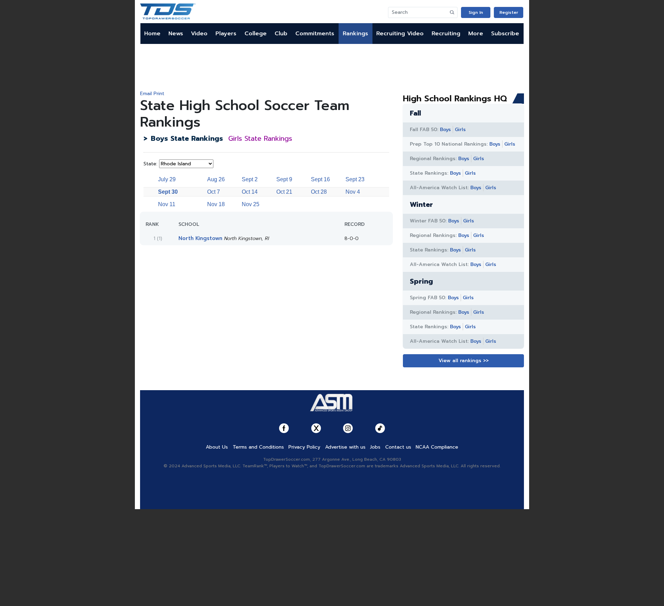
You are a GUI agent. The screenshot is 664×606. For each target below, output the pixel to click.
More (475, 33)
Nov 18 (216, 204)
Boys (445, 129)
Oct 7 (213, 192)
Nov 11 (166, 204)
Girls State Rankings (260, 138)
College (256, 33)
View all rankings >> (464, 360)
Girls (460, 129)
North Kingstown (200, 238)
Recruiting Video (400, 33)
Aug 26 (216, 179)
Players (225, 33)
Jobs (375, 447)
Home (152, 33)
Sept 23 (355, 179)
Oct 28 (319, 192)
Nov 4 (352, 192)
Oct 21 (284, 192)
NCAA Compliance (437, 447)
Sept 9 (284, 179)
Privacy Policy (304, 447)
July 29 (167, 179)
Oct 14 (250, 192)
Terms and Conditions (258, 447)
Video (199, 33)
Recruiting (446, 33)
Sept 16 (320, 179)
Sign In (476, 12)
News (175, 33)
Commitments (314, 33)
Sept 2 (250, 179)
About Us (217, 447)
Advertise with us (345, 447)
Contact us (398, 447)
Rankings (355, 33)
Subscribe (505, 33)
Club (281, 33)
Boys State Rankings (187, 138)
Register (508, 12)
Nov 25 (250, 204)
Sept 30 (168, 192)
